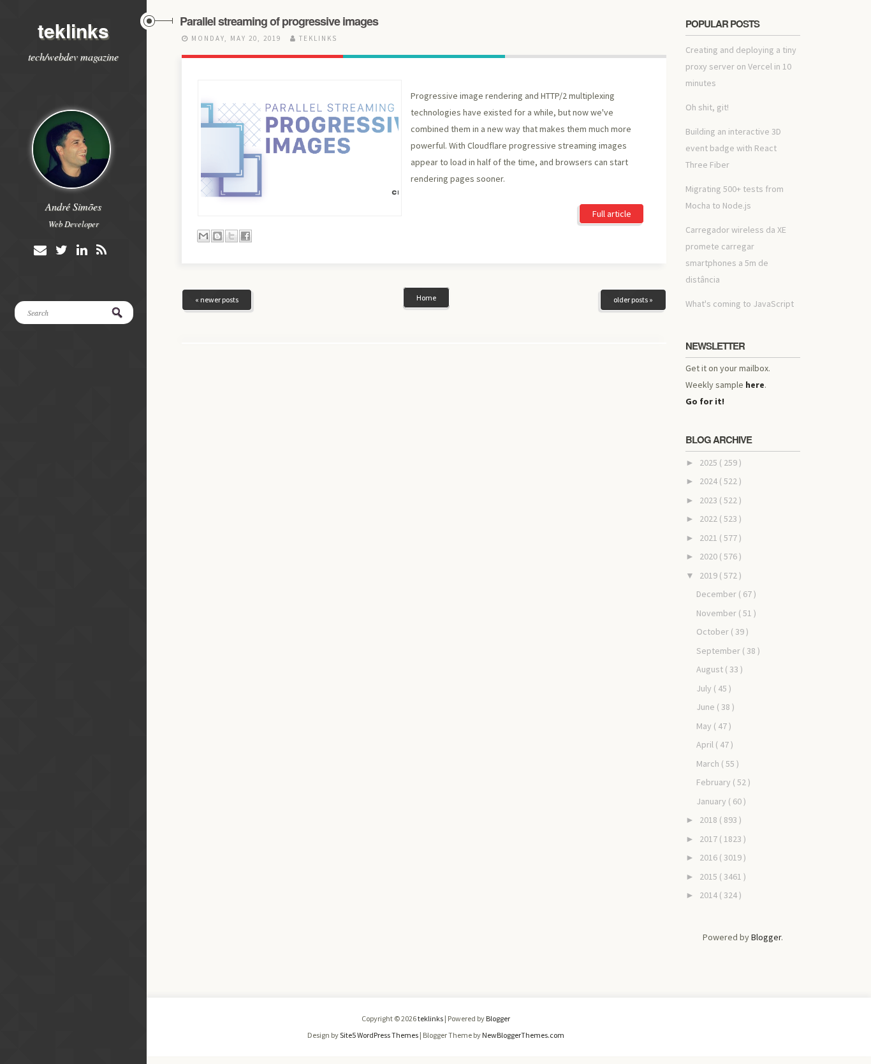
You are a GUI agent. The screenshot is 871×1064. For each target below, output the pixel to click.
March (708, 763)
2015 (709, 876)
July (705, 688)
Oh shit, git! (707, 107)
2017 (709, 839)
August (710, 669)
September (719, 650)
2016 (709, 857)
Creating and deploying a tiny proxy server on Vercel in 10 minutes (740, 66)
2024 (709, 481)
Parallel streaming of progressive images (279, 21)
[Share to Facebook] (245, 236)
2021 (709, 537)
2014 (709, 895)
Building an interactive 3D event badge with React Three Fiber (733, 148)
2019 (709, 575)
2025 (709, 462)
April (705, 744)
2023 (709, 500)
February (714, 782)
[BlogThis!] (217, 236)
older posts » (633, 299)
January (712, 801)
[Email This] (203, 236)
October (713, 631)
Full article (611, 213)
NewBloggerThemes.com (523, 1035)
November (717, 613)
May (705, 726)
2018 (709, 819)
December (717, 594)
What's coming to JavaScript (739, 303)
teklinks (73, 30)
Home (426, 297)
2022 (709, 518)
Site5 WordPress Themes (380, 1035)
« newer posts (216, 299)
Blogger (766, 937)
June (706, 707)
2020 (709, 556)
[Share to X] (231, 236)
